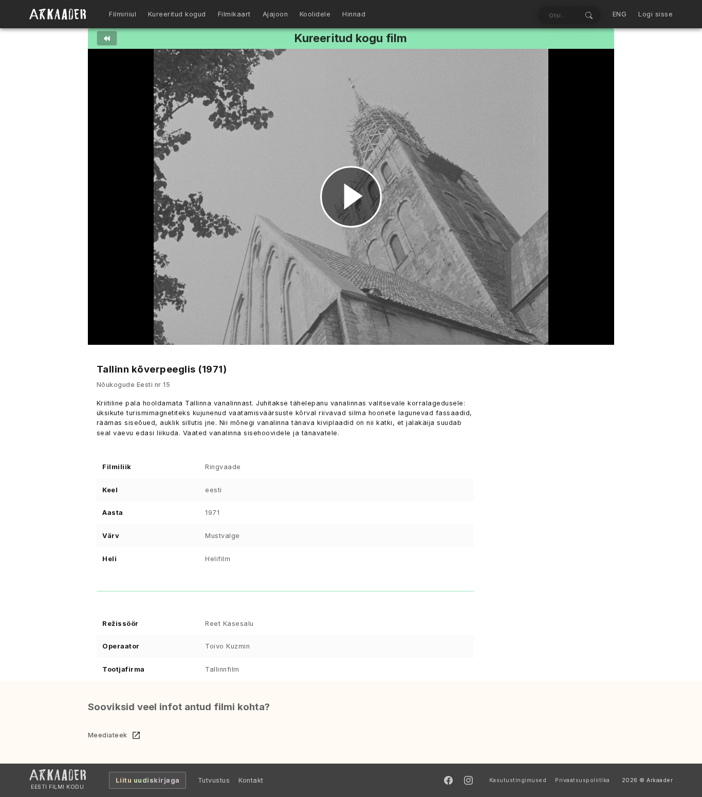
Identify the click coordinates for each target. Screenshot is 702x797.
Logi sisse (655, 14)
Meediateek (107, 735)
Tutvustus (214, 780)
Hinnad (353, 14)
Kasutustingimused (518, 780)
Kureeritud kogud (177, 14)
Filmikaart (234, 14)
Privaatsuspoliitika (582, 780)
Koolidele (315, 14)
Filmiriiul (122, 14)
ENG (620, 14)
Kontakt (251, 780)
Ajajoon (275, 14)
